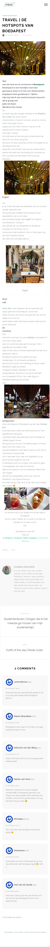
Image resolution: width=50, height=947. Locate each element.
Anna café (6, 308)
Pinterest (25, 541)
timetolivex (19, 850)
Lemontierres (20, 682)
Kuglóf (28, 219)
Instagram (33, 538)
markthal (30, 337)
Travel (13, 550)
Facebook (18, 538)
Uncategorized (9, 15)
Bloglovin (9, 538)
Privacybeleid (8, 932)
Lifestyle (5, 550)
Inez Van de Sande (23, 885)
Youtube (41, 538)
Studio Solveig (41, 932)
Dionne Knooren (13, 35)
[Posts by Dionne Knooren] (3, 35)
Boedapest (38, 84)
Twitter (25, 538)
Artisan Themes (24, 932)
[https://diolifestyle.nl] (15, 595)
